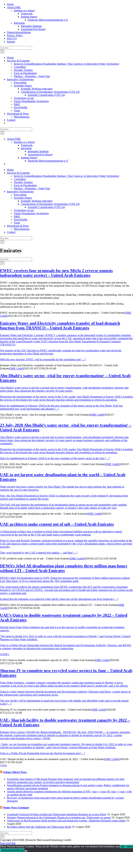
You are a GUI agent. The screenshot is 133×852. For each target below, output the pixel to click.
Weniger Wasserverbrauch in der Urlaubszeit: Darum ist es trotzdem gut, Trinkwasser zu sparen (59, 817)
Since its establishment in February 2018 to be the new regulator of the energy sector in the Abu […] (54, 458)
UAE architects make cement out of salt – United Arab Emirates (57, 524)
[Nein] (26, 850)
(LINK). (4, 654)
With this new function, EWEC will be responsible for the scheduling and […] (42, 359)
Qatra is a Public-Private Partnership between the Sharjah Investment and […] (42, 753)
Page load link (8, 843)
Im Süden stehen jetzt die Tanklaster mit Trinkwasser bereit (39, 826)
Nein (129, 846)
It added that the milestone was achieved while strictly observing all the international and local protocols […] (59, 599)
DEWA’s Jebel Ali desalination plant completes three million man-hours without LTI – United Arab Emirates (63, 568)
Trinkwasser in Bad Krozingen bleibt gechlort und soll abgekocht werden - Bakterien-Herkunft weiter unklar (66, 820)
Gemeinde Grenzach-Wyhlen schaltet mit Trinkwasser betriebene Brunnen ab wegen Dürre (56, 814)
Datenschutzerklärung (12, 850)
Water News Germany (16, 807)
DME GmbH (17, 368)
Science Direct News (15, 772)
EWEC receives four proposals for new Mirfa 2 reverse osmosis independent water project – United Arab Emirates (56, 272)
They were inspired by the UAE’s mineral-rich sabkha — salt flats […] (38, 552)
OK (122, 846)
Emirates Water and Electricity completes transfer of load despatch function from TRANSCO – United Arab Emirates (60, 325)
